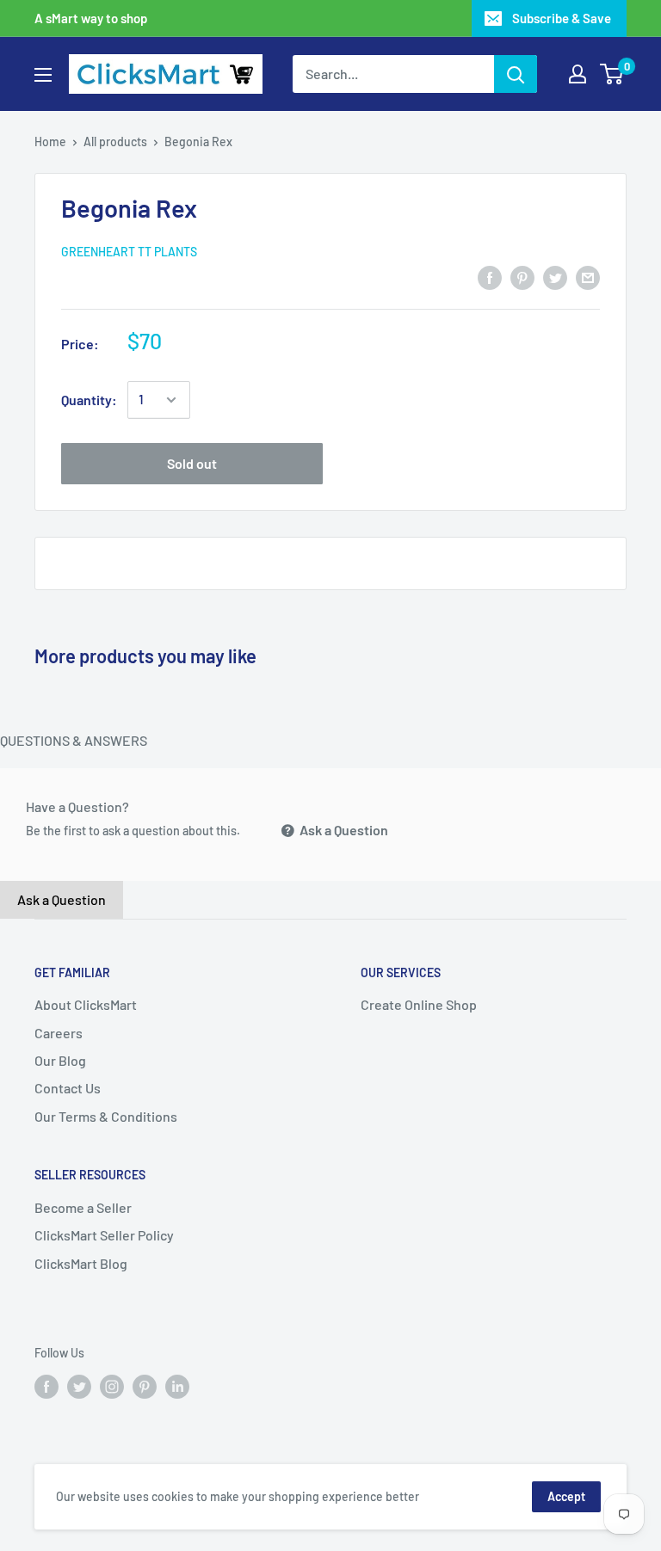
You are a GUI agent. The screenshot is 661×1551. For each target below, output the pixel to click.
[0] (612, 74)
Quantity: (89, 399)
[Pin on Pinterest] (522, 276)
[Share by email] (588, 276)
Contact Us (67, 1088)
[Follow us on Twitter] (79, 1386)
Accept (566, 1496)
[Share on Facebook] (490, 276)
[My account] (577, 74)
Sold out (192, 463)
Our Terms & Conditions (105, 1116)
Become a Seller (83, 1207)
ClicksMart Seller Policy (104, 1235)
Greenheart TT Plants (129, 251)
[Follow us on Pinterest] (145, 1386)
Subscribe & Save (561, 18)
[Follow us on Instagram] (112, 1386)
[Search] (515, 74)
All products (115, 141)
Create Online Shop (419, 1004)
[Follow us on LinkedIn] (177, 1386)
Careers (58, 1033)
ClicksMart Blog (80, 1263)
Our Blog (60, 1060)
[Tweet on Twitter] (555, 276)
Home (50, 141)
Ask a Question (342, 830)
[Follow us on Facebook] (46, 1386)
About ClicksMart (85, 1004)
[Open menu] (43, 75)
